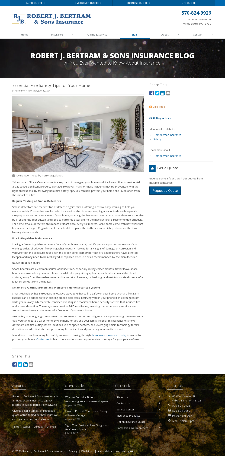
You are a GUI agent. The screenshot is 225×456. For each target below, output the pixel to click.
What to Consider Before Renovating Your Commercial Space (86, 401)
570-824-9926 (181, 405)
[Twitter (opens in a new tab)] (20, 364)
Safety (157, 139)
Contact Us (123, 403)
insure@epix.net (182, 415)
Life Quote (189, 3)
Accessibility (104, 451)
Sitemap (51, 426)
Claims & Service (102, 34)
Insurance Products (128, 415)
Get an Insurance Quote (131, 421)
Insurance (62, 34)
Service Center (125, 409)
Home (24, 34)
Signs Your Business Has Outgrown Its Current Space (86, 429)
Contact (203, 34)
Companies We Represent (132, 428)
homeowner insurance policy (109, 335)
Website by (124, 451)
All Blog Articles (162, 118)
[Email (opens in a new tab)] (31, 364)
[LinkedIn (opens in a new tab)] (25, 364)
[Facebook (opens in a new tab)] (14, 364)
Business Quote (137, 3)
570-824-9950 (181, 410)
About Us (122, 397)
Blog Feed (159, 106)
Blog (139, 34)
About (170, 34)
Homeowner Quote (86, 3)
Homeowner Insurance (167, 135)
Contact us (42, 339)
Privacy (73, 451)
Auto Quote (34, 3)
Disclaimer (87, 451)
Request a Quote (165, 190)
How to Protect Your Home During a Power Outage (86, 415)
